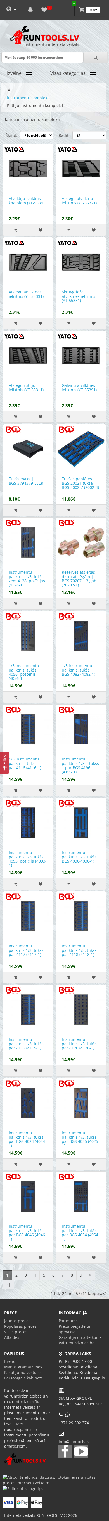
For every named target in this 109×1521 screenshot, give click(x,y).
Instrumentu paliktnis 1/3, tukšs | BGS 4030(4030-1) (81, 857)
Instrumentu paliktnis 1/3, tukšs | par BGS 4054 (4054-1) (81, 1232)
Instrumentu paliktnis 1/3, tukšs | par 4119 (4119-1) (28, 1044)
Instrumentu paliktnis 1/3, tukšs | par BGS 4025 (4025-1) (81, 1139)
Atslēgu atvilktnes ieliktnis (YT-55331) (26, 294)
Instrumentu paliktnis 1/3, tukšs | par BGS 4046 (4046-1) (28, 1232)
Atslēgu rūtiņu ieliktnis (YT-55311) (26, 387)
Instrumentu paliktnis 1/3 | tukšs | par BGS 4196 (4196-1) (80, 765)
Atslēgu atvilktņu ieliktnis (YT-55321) (79, 200)
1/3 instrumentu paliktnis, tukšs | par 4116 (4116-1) (25, 763)
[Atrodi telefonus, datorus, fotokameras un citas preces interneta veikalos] (54, 1479)
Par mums (68, 1320)
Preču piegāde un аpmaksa (75, 1329)
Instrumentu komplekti (28, 97)
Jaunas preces (17, 1320)
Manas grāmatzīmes (23, 1366)
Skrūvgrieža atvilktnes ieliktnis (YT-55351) (78, 296)
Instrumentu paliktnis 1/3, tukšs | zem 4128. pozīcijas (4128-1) (28, 578)
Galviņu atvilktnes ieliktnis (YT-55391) (79, 387)
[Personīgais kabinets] (30, 9)
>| (8, 1284)
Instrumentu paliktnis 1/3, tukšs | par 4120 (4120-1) (81, 1044)
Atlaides (11, 1337)
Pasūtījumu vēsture (22, 1372)
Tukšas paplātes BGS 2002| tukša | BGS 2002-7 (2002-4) (80, 483)
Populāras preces (20, 1326)
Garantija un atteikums (80, 1337)
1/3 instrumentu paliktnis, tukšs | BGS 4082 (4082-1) (78, 670)
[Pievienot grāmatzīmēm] (40, 230)
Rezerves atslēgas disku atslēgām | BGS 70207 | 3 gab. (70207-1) (80, 578)
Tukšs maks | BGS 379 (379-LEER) (26, 480)
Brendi (10, 1361)
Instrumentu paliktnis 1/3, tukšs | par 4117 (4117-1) (28, 950)
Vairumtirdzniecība (76, 1343)
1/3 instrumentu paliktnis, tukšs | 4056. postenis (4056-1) (24, 672)
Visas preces (15, 1331)
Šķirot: (11, 135)
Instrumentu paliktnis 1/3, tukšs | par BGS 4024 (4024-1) (28, 1139)
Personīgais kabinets (23, 1378)
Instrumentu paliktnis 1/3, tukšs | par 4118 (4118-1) (81, 950)
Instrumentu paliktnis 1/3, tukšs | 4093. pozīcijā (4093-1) (28, 859)
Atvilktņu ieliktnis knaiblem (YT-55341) (27, 200)
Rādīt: (64, 135)
